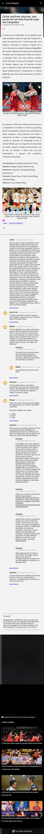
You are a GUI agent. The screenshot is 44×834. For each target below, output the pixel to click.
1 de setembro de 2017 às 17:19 (25, 516)
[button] (3, 29)
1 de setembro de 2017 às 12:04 (26, 425)
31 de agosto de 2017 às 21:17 (24, 326)
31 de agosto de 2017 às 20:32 (28, 312)
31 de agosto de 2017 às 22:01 (25, 349)
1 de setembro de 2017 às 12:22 (25, 440)
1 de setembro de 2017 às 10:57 (26, 382)
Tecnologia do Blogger (23, 831)
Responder (13, 308)
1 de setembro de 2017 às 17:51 (26, 572)
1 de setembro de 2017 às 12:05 (30, 367)
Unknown (13, 382)
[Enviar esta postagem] (3, 221)
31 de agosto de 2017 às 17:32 (24, 240)
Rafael (12, 326)
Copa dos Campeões (16, 223)
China (5, 223)
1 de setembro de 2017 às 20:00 (25, 550)
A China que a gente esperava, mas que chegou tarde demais (22, 743)
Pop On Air (13, 312)
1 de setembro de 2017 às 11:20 (25, 400)
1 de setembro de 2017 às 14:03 (25, 491)
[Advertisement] (22, 659)
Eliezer (12, 400)
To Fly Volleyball (12, 3)
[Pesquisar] (41, 3)
